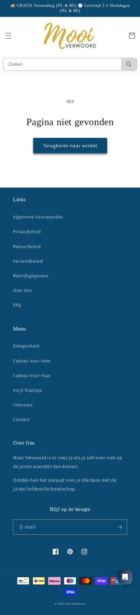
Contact (21, 419)
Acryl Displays (27, 390)
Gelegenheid (26, 346)
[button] (8, 36)
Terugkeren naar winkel (70, 145)
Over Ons (22, 290)
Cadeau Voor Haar (32, 375)
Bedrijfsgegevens (31, 276)
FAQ (17, 305)
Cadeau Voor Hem (32, 361)
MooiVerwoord (75, 603)
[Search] (128, 64)
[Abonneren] (119, 527)
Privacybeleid (27, 231)
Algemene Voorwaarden (38, 217)
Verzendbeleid (28, 261)
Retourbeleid (27, 246)
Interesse (23, 405)
